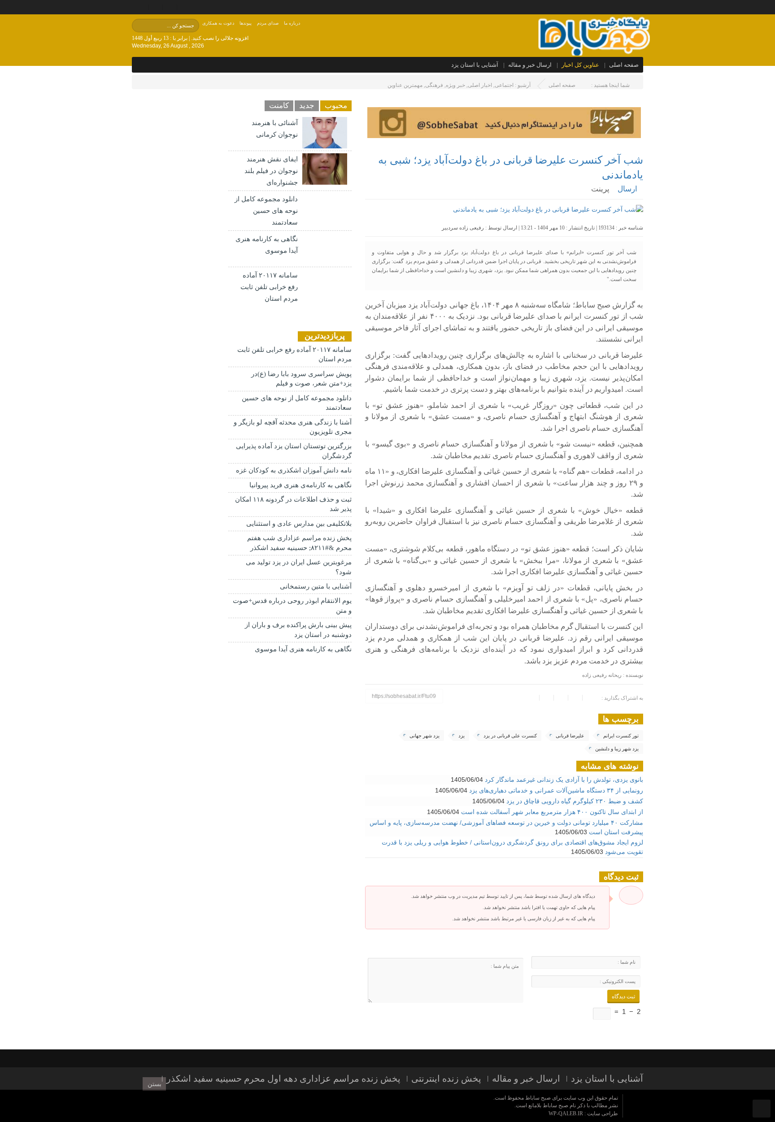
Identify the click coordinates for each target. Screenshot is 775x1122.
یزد (461, 735)
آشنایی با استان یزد (474, 64)
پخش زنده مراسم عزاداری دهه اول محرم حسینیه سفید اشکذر (283, 1078)
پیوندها (245, 23)
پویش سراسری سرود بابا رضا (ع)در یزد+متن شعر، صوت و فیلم (301, 378)
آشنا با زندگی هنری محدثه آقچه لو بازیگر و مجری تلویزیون (293, 427)
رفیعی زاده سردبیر (463, 228)
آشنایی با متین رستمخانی (316, 586)
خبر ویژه (455, 85)
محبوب (336, 105)
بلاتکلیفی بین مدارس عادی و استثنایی (299, 523)
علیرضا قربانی (570, 735)
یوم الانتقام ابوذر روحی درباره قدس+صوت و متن (292, 605)
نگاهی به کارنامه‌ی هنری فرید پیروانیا (300, 485)
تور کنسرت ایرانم (621, 735)
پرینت (602, 189)
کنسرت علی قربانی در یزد (510, 735)
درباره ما (292, 23)
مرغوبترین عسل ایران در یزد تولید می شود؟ (299, 567)
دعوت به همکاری (218, 23)
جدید (306, 105)
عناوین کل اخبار (580, 64)
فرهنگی (434, 85)
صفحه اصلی (624, 64)
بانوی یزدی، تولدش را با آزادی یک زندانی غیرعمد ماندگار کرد (564, 779)
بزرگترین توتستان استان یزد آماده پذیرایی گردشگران (294, 450)
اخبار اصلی (480, 85)
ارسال (627, 189)
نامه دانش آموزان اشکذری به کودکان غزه (294, 470)
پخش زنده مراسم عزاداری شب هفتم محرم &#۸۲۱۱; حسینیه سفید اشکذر (299, 542)
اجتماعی (504, 85)
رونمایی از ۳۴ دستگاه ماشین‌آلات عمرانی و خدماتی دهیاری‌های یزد (556, 790)
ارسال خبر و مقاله (530, 64)
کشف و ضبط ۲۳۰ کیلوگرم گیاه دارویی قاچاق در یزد (574, 801)
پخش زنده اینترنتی (446, 1078)
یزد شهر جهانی (424, 735)
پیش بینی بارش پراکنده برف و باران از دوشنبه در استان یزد (298, 629)
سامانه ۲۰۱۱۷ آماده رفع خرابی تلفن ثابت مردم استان (269, 287)
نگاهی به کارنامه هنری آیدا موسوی (303, 649)
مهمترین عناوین (405, 85)
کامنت (279, 105)
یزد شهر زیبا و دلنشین (617, 748)
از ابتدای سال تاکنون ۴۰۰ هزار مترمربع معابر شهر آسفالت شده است (552, 811)
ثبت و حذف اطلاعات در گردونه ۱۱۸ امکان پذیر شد (293, 504)
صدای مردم (268, 23)
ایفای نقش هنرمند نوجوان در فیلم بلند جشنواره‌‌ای (271, 171)
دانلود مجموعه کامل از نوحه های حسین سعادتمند (266, 210)
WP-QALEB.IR (566, 1113)
